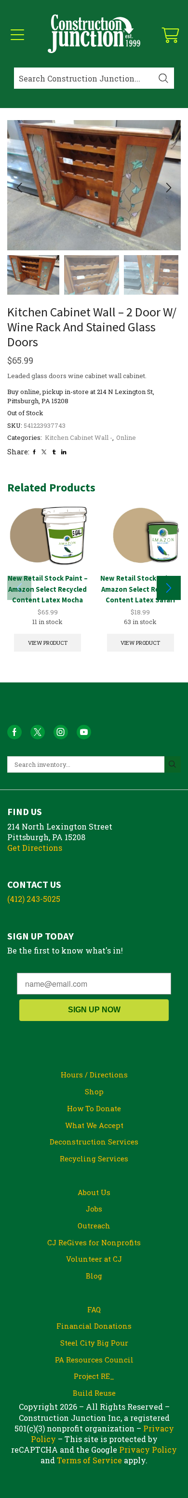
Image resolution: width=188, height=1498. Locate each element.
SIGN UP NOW (94, 1010)
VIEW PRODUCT (47, 642)
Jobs (94, 1208)
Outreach (94, 1225)
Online (126, 437)
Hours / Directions (94, 1074)
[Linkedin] (63, 451)
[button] (19, 188)
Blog (94, 1275)
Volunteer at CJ (94, 1259)
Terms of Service (89, 1460)
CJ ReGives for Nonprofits (94, 1242)
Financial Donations (94, 1326)
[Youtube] (84, 732)
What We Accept (94, 1125)
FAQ (94, 1309)
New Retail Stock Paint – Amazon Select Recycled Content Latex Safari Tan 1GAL (140, 593)
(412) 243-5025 (33, 899)
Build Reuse (94, 1393)
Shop (94, 1091)
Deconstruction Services (94, 1141)
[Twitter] (43, 451)
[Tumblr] (54, 451)
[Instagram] (61, 732)
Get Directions (34, 848)
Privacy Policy (148, 1449)
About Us (94, 1192)
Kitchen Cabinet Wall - (78, 437)
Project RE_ (94, 1376)
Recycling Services (94, 1158)
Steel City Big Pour (94, 1343)
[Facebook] (34, 451)
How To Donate (94, 1108)
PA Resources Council (94, 1359)
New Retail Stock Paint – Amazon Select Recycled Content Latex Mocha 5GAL (48, 593)
